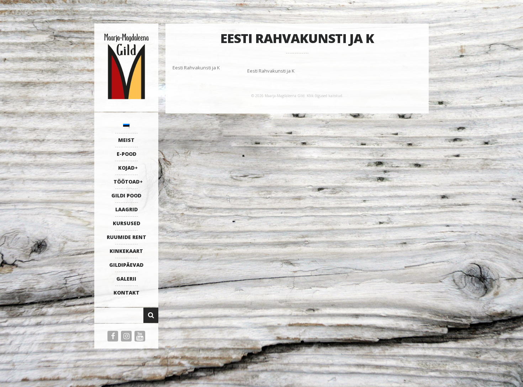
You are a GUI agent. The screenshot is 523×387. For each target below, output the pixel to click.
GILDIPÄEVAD (126, 264)
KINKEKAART (126, 251)
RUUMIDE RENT (126, 237)
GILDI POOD (126, 195)
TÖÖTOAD (126, 181)
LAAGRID (126, 209)
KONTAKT (126, 292)
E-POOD (126, 153)
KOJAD (126, 167)
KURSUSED (126, 223)
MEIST (126, 140)
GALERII (126, 278)
